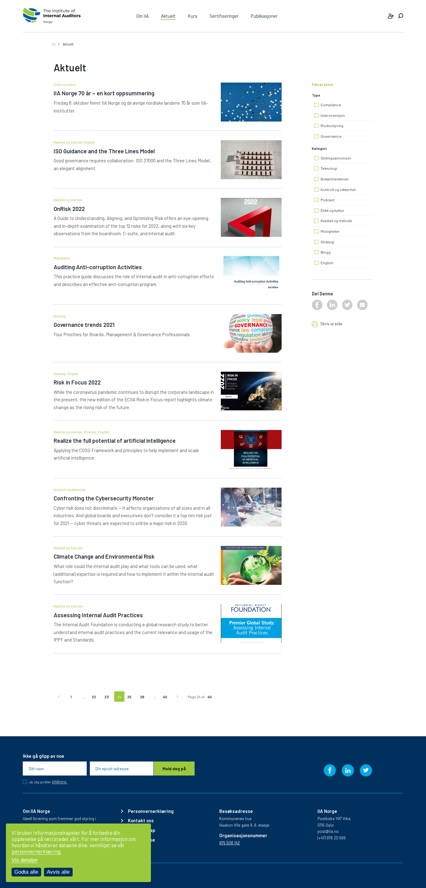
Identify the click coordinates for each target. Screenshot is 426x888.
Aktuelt (168, 16)
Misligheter (62, 258)
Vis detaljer (25, 860)
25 (129, 697)
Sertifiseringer (224, 16)
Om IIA (142, 16)
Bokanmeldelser (335, 179)
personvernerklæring (36, 851)
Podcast (328, 200)
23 (106, 697)
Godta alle (26, 872)
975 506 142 (229, 842)
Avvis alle (58, 872)
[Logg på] (391, 16)
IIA (54, 44)
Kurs (192, 16)
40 (165, 697)
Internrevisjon (333, 115)
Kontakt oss (141, 820)
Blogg (326, 252)
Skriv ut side (331, 324)
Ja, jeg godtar (48, 782)
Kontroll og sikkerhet (69, 489)
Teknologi (329, 168)
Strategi (60, 316)
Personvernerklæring (151, 811)
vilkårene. (59, 782)
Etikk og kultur (65, 84)
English (89, 142)
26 (142, 697)
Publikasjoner (264, 16)
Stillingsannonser (336, 158)
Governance (331, 136)
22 (94, 697)
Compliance (331, 105)
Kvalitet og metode (68, 142)
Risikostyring (332, 126)
